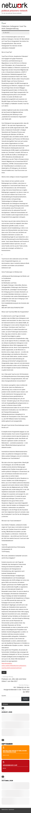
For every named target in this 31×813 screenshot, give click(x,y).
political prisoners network (14, 10)
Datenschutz (5, 809)
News (4, 672)
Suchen (4, 695)
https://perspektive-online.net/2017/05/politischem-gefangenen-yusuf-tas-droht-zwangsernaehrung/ (14, 666)
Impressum (11, 809)
